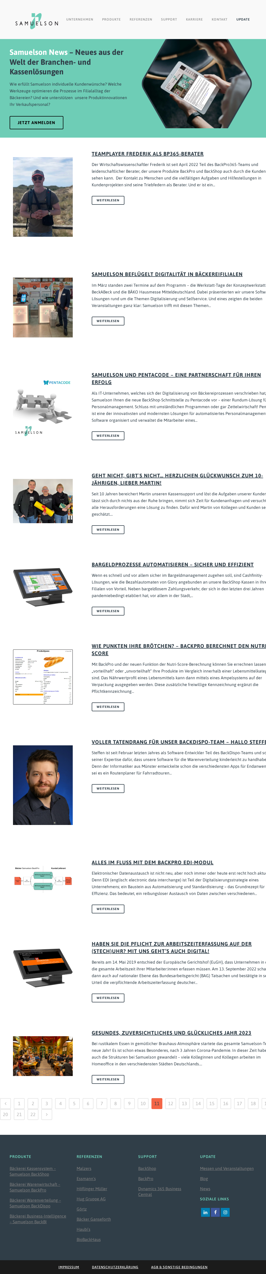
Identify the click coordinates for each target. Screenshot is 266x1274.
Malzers (84, 1168)
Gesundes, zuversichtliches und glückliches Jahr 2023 (171, 1033)
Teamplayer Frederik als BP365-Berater (148, 154)
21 (19, 1114)
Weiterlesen (108, 200)
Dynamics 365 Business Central (159, 1191)
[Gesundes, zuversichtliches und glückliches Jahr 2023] (43, 1056)
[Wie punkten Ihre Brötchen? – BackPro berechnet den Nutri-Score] (43, 676)
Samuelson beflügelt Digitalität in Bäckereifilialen (167, 274)
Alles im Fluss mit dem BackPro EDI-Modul (153, 862)
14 (198, 1103)
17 (239, 1103)
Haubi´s (83, 1229)
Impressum (68, 1267)
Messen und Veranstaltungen (227, 1168)
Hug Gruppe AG (91, 1198)
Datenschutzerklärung (115, 1267)
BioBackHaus (89, 1239)
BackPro (145, 1178)
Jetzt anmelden (36, 122)
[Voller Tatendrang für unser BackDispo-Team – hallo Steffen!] (43, 785)
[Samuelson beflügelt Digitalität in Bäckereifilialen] (43, 307)
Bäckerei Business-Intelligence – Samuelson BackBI (38, 1219)
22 (33, 1114)
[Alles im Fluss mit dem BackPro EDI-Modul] (43, 879)
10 (143, 1103)
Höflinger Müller (92, 1188)
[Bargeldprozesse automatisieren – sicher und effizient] (43, 587)
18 (253, 1103)
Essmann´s (86, 1178)
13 (184, 1103)
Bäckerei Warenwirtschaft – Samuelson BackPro (35, 1187)
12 (170, 1103)
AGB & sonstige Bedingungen (179, 1267)
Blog (204, 1178)
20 (5, 1114)
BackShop (147, 1168)
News (205, 1188)
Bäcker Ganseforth (94, 1219)
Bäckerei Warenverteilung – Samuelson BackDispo (35, 1203)
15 (212, 1103)
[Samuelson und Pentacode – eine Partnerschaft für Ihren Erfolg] (43, 408)
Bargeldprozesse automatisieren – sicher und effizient (173, 564)
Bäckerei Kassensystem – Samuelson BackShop (33, 1171)
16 (225, 1103)
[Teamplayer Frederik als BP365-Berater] (43, 197)
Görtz (82, 1209)
